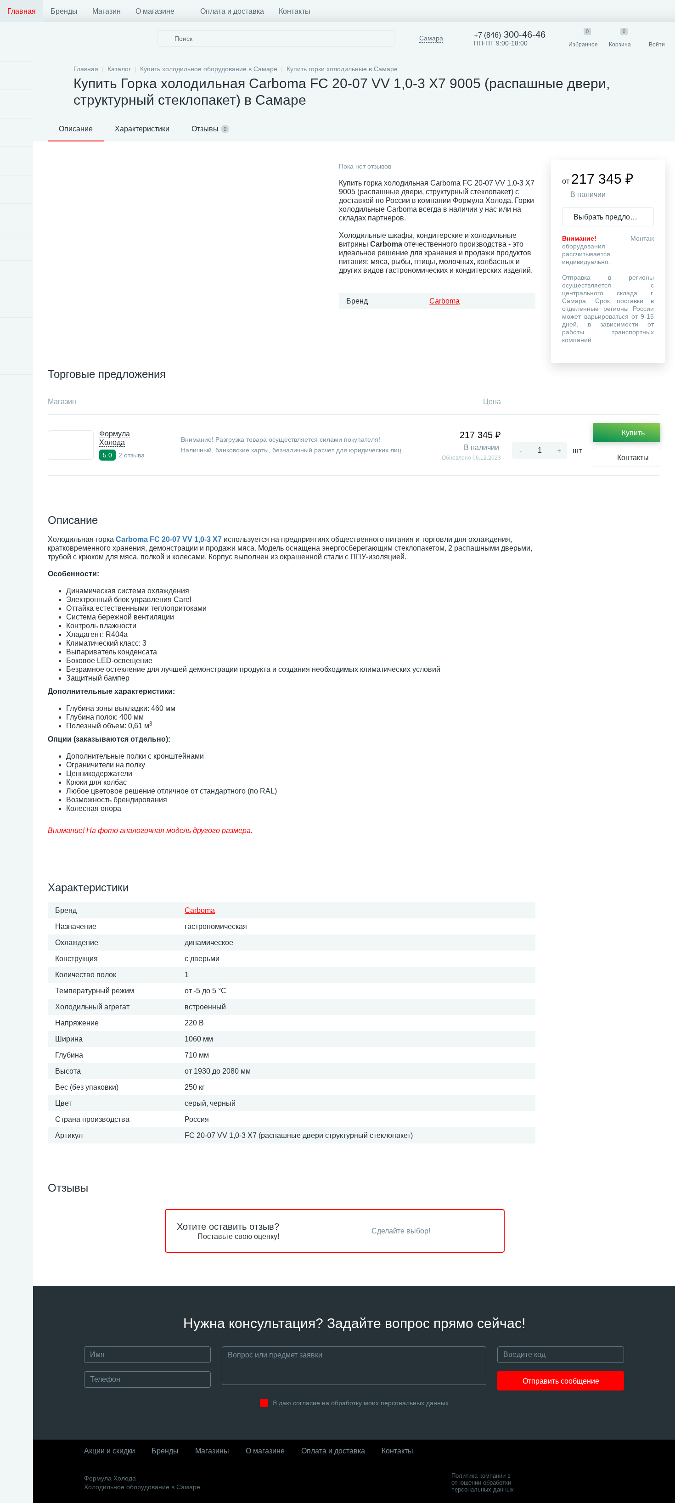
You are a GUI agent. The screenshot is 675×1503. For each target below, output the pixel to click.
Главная (21, 11)
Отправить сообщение (561, 1381)
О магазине (154, 11)
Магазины (212, 1451)
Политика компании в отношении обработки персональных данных (482, 1482)
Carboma (444, 301)
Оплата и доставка (232, 11)
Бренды (64, 11)
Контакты (294, 11)
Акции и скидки (109, 1451)
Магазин (106, 11)
